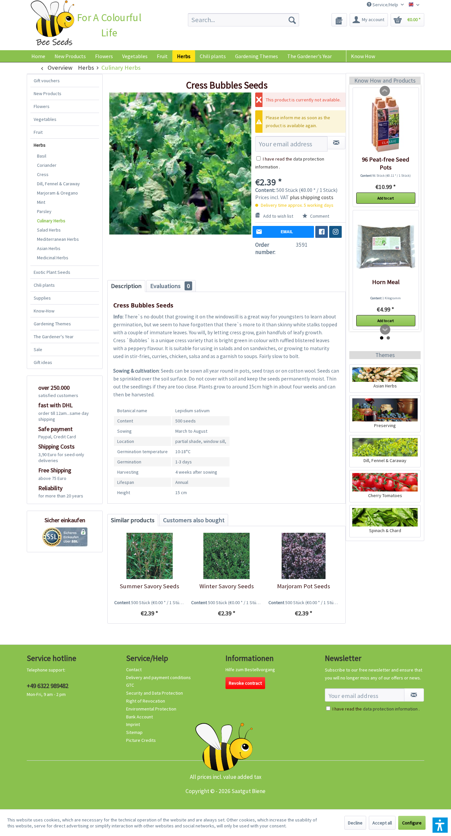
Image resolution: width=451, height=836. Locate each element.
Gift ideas (43, 362)
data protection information (390, 709)
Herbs (40, 145)
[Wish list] (339, 19)
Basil (41, 156)
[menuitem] (243, 19)
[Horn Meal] (385, 246)
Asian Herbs (48, 248)
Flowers (42, 106)
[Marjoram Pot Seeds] (303, 556)
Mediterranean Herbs (58, 239)
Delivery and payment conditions (158, 677)
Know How (363, 56)
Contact (134, 669)
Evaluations (170, 286)
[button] (440, 825)
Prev (385, 91)
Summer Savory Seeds (149, 586)
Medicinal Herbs (52, 258)
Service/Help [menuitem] (385, 5)
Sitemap (134, 732)
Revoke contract (245, 683)
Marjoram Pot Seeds (303, 586)
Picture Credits (141, 740)
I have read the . (376, 709)
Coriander (46, 165)
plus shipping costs (311, 197)
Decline (355, 823)
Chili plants (44, 285)
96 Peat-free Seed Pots (385, 163)
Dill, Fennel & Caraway (58, 184)
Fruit (38, 132)
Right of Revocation (145, 701)
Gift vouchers (47, 81)
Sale (38, 349)
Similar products (133, 520)
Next (385, 329)
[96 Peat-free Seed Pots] (385, 124)
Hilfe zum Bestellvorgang (250, 669)
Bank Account (139, 717)
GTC (130, 685)
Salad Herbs (49, 230)
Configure (412, 823)
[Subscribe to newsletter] (414, 695)
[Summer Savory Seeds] (149, 556)
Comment (319, 216)
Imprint (133, 724)
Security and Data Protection (154, 693)
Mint (41, 202)
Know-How (44, 311)
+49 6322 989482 (47, 686)
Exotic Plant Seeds (52, 272)
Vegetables (45, 119)
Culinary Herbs (51, 221)
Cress (43, 174)
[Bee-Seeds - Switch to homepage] (52, 24)
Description (126, 286)
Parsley (44, 211)
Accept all (382, 823)
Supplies (42, 298)
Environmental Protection (151, 709)
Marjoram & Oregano (57, 193)
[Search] (292, 19)
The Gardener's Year (54, 337)
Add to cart (385, 198)
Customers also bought (194, 520)
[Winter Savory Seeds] (226, 556)
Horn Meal (385, 282)
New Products (47, 93)
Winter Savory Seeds (226, 586)
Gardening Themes (52, 324)
